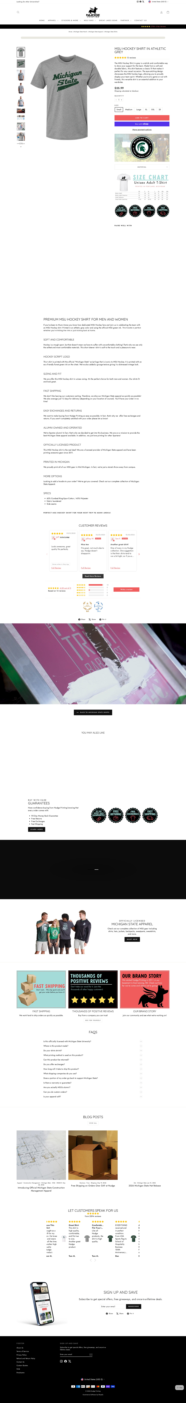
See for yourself (93, 1020)
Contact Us (141, 20)
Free (88, 1183)
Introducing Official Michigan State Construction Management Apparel (41, 1189)
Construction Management (32, 1183)
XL (146, 109)
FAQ (18, 1369)
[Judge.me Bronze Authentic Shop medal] (87, 606)
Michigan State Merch (80, 32)
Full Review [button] (56, 568)
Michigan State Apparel (96, 32)
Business (82, 1183)
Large (138, 109)
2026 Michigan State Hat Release (145, 1185)
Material (142, 167)
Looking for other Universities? (28, 2)
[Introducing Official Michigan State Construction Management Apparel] (41, 1155)
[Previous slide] (47, 554)
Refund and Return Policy (26, 1358)
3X (160, 109)
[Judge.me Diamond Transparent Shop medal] (98, 606)
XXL (152, 109)
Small (119, 109)
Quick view (35, 773)
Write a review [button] (126, 589)
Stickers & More (70, 20)
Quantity (119, 96)
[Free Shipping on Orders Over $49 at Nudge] (93, 1155)
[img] (57, 533)
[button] (121, 57)
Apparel (52, 20)
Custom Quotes (22, 1365)
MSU (53, 1183)
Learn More (36, 829)
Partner (125, 20)
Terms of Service (23, 1351)
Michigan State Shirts (111, 32)
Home (42, 20)
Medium (128, 109)
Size (117, 105)
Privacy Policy (22, 1355)
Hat (135, 1183)
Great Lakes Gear (108, 20)
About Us (20, 1348)
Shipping (118, 91)
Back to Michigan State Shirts (94, 712)
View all (93, 1123)
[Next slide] (139, 554)
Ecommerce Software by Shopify (93, 1395)
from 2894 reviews (93, 1216)
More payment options (142, 129)
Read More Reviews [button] (93, 576)
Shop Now (132, 939)
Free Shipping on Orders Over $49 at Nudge (93, 1185)
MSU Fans (89, 20)
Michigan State (46, 1183)
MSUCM (59, 1183)
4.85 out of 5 (65, 588)
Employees (20, 1372)
